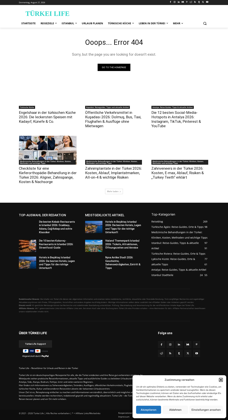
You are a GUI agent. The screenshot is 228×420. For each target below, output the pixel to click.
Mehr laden (112, 191)
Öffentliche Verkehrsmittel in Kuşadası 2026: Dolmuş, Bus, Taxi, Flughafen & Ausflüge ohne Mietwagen (113, 119)
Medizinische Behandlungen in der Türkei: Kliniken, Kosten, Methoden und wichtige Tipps (45, 162)
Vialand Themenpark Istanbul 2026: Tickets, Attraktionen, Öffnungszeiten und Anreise (122, 244)
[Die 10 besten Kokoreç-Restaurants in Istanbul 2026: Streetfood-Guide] (27, 246)
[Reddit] (191, 2)
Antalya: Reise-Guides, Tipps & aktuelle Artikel (172, 107)
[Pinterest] (187, 2)
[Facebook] (171, 2)
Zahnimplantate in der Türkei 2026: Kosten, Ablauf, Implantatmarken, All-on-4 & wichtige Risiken (113, 172)
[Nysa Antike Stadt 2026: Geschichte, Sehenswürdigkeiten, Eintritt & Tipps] (93, 263)
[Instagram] (175, 2)
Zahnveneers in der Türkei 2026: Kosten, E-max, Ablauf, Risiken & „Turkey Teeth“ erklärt (177, 172)
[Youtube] (207, 2)
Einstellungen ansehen (206, 409)
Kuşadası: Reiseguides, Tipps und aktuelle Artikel (107, 107)
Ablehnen (175, 409)
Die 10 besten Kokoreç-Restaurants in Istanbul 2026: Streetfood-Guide (56, 244)
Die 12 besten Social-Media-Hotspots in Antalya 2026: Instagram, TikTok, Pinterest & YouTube (176, 119)
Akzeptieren (148, 409)
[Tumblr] (199, 2)
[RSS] (195, 2)
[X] (203, 2)
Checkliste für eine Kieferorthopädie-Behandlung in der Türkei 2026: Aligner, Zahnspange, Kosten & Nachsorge (48, 175)
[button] (221, 380)
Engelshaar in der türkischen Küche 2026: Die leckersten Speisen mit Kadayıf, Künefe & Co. (47, 117)
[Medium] (183, 2)
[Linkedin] (179, 2)
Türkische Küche (27, 107)
